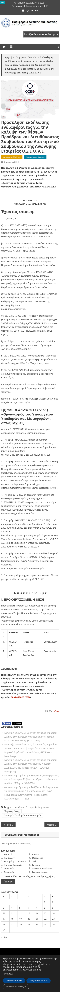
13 (29, 913)
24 (4, 924)
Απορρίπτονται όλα (39, 980)
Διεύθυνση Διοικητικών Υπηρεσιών (31, 807)
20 (29, 918)
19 (20, 918)
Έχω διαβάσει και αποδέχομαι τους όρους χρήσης (30, 876)
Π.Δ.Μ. (56, 710)
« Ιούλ (4, 936)
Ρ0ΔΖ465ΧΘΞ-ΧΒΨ (20, 697)
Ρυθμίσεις (7, 973)
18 (12, 918)
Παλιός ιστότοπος (34, 6)
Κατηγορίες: (8, 850)
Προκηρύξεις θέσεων (35, 157)
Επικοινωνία (17, 6)
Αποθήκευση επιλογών (16, 986)
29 (45, 924)
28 (37, 924)
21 (37, 918)
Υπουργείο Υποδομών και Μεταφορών (22, 815)
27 (29, 924)
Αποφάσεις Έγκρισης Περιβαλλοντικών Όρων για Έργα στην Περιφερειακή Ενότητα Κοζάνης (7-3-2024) (53, 824)
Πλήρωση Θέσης (12, 811)
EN (47, 6)
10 (4, 913)
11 (12, 913)
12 (20, 913)
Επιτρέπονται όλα (14, 980)
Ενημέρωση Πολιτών (12, 157)
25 (12, 924)
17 (4, 918)
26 (20, 924)
